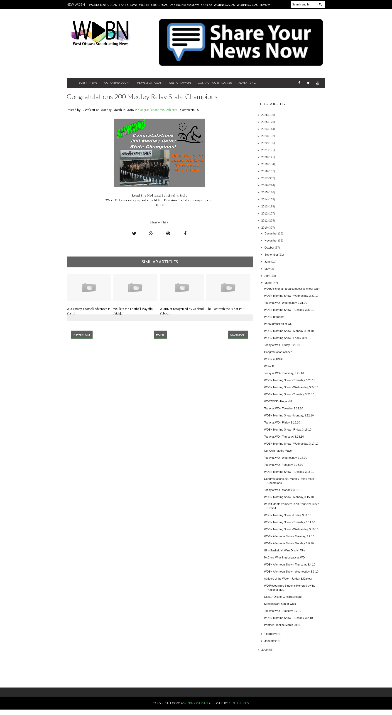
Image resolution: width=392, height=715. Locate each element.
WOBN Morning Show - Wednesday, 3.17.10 (291, 443)
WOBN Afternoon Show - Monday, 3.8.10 (289, 543)
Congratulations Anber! (278, 352)
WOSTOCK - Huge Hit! (278, 401)
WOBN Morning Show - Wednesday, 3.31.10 (291, 295)
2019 (264, 164)
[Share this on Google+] (151, 233)
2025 (264, 122)
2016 (264, 185)
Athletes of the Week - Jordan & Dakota (288, 578)
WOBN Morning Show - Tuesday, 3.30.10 (289, 309)
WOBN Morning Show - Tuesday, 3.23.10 (289, 394)
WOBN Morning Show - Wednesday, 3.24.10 (291, 387)
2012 (264, 213)
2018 (264, 171)
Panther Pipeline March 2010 (282, 625)
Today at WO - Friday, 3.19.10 (282, 422)
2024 (264, 129)
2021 (264, 150)
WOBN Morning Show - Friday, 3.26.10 (287, 338)
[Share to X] (134, 233)
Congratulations (149, 109)
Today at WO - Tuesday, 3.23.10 (283, 408)
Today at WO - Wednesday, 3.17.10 (285, 457)
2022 (264, 143)
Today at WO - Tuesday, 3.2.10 (282, 611)
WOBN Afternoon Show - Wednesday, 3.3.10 (291, 571)
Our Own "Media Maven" (279, 450)
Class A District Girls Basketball (283, 596)
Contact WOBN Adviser (215, 82)
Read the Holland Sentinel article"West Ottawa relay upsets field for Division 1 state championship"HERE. (160, 200)
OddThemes (239, 703)
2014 (264, 199)
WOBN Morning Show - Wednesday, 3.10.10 (291, 529)
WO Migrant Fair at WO (278, 324)
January (270, 641)
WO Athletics (169, 109)
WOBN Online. (195, 703)
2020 (264, 157)
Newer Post (82, 334)
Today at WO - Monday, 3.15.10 (283, 490)
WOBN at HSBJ (273, 359)
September (272, 254)
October (270, 247)
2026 (264, 115)
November (271, 240)
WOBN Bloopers (274, 317)
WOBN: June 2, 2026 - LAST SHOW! (113, 5)
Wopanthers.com (116, 82)
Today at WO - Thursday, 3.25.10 (284, 373)
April (268, 275)
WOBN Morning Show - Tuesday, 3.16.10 (289, 471)
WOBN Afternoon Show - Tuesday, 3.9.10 (289, 536)
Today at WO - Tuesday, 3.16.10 (283, 464)
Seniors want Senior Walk (280, 603)
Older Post (238, 334)
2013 (264, 206)
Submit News (88, 82)
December (271, 233)
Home (160, 334)
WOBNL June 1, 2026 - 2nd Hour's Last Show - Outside (175, 5)
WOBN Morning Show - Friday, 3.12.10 (287, 515)
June (268, 261)
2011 (264, 220)
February (270, 633)
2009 (264, 649)
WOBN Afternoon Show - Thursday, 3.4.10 (289, 564)
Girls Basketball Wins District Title (284, 550)
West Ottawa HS (180, 82)
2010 (264, 227)
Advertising (247, 82)
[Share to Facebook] (185, 233)
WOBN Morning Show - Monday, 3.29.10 (289, 331)
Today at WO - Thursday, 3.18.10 (284, 436)
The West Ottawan (148, 82)
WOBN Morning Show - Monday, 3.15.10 (289, 497)
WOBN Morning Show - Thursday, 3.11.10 (289, 522)
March (269, 282)
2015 (264, 192)
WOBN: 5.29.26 (224, 5)
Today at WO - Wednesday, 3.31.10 (285, 302)
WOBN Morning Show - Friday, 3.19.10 (287, 429)
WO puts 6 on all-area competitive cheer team (292, 288)
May (267, 268)
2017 (264, 178)
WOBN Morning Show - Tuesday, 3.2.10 (288, 618)
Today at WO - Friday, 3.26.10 (282, 345)
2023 (264, 136)
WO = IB (269, 366)
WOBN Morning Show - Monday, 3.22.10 (289, 415)
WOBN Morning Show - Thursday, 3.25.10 (289, 380)
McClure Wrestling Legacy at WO (284, 557)
